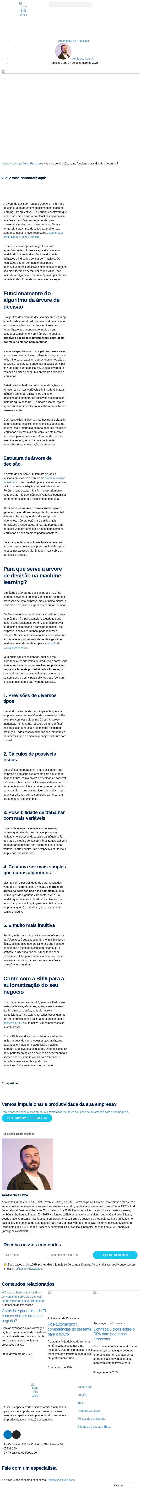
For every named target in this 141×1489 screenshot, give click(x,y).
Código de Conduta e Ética (93, 1426)
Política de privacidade (91, 1418)
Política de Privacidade (28, 1268)
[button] (70, 4)
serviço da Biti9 (12, 1022)
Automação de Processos (74, 40)
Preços (81, 1394)
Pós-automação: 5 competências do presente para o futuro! (69, 1329)
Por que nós (84, 1386)
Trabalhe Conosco (88, 1410)
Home (5, 163)
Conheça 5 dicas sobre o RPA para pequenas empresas (113, 1334)
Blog (80, 1402)
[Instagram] (16, 1434)
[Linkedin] (7, 1434)
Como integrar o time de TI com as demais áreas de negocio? (24, 1315)
